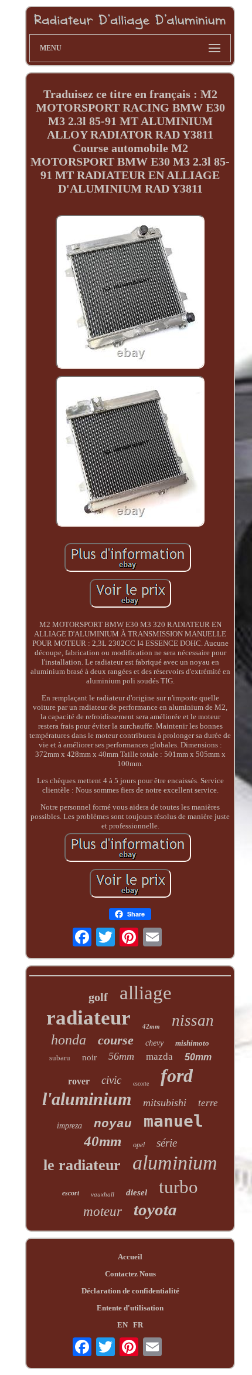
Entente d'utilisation (130, 1307)
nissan (193, 1020)
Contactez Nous (130, 1273)
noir (89, 1057)
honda (68, 1039)
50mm (198, 1057)
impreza (69, 1125)
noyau (113, 1124)
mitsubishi (164, 1102)
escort (70, 1193)
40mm (102, 1141)
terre (208, 1102)
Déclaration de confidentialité (130, 1290)
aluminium (174, 1163)
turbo (178, 1187)
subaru (59, 1057)
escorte (141, 1083)
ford (177, 1075)
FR (138, 1324)
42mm (151, 1026)
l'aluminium (86, 1098)
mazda (159, 1056)
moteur (102, 1211)
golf (98, 996)
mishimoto (192, 1043)
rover (79, 1081)
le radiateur (82, 1165)
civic (111, 1080)
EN (122, 1324)
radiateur (88, 1017)
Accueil (130, 1256)
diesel (136, 1192)
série (166, 1143)
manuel (173, 1121)
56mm (121, 1056)
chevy (154, 1043)
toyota (155, 1209)
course (116, 1040)
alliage (146, 992)
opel (139, 1145)
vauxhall (102, 1194)
